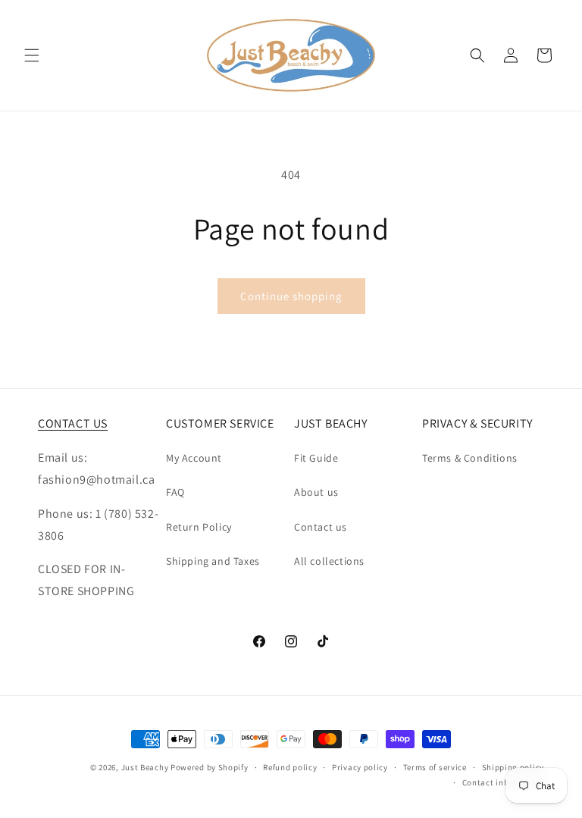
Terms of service (435, 767)
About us (316, 492)
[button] (31, 55)
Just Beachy (146, 767)
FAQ (175, 492)
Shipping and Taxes (213, 561)
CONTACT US (73, 423)
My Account (194, 458)
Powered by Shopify (210, 767)
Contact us (320, 527)
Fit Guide (316, 458)
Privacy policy (360, 767)
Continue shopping (291, 296)
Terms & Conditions (470, 458)
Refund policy (290, 767)
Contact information (503, 782)
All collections (329, 561)
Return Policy (199, 527)
